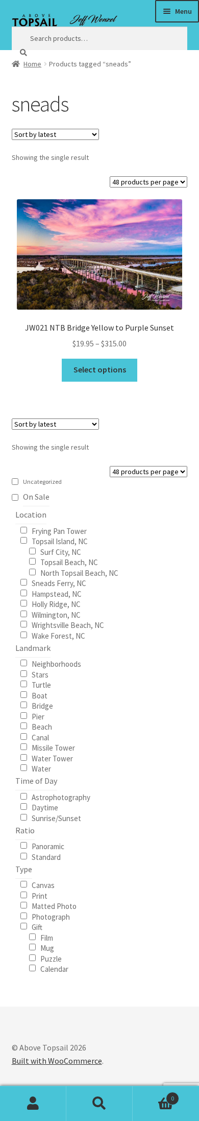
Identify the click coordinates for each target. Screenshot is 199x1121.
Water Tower (52, 758)
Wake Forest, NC (58, 635)
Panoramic (48, 846)
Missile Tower (53, 747)
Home (32, 63)
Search (99, 1103)
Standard (46, 856)
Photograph (51, 916)
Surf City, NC (60, 551)
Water (41, 768)
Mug (47, 947)
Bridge (42, 705)
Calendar (54, 968)
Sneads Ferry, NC (59, 582)
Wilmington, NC (56, 614)
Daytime (45, 807)
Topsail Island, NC (60, 540)
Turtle (41, 684)
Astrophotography (61, 796)
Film (46, 937)
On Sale (36, 497)
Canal (40, 737)
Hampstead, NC (57, 593)
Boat (39, 695)
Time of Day (36, 781)
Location (30, 514)
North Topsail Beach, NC (79, 572)
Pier (38, 716)
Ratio (25, 830)
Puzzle (51, 958)
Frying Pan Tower (59, 530)
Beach (42, 726)
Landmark (33, 648)
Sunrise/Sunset (56, 817)
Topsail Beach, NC (69, 561)
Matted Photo (54, 905)
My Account (33, 1103)
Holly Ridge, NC (56, 603)
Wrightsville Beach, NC (68, 624)
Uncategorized (42, 481)
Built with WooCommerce (57, 1061)
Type (23, 869)
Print (39, 895)
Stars (40, 674)
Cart (153, 1094)
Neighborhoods (56, 663)
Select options (99, 369)
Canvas (43, 884)
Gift (37, 926)
